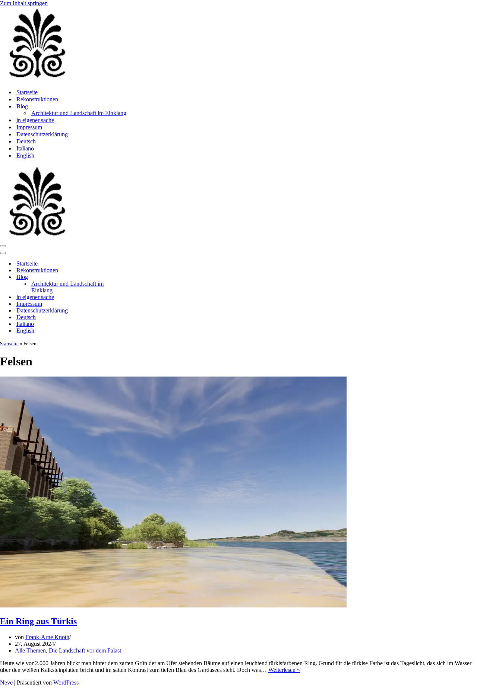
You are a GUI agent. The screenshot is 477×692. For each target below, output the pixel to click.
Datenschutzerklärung (42, 134)
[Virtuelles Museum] (37, 79)
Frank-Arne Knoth (47, 637)
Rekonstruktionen (37, 99)
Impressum (29, 127)
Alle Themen (30, 650)
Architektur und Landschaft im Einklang (78, 113)
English (25, 155)
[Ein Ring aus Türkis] (173, 605)
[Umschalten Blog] (130, 277)
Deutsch (26, 141)
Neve (6, 682)
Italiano (25, 148)
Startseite (27, 92)
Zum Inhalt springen (24, 3)
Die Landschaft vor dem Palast (85, 650)
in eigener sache (35, 120)
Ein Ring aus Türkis (38, 621)
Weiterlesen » (284, 670)
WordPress (66, 682)
